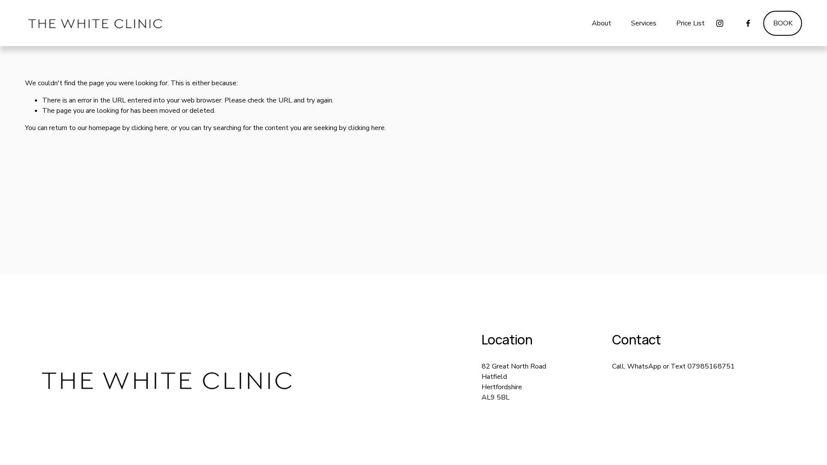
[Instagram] (719, 23)
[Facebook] (748, 23)
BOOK (783, 23)
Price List (690, 23)
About (601, 23)
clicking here (149, 128)
